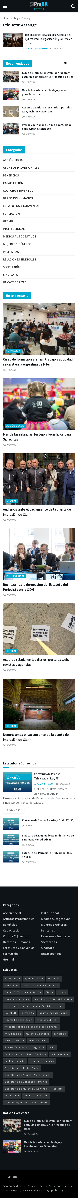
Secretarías (12, 267)
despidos (39, 999)
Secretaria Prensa (38, 48)
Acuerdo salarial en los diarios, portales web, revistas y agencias (47, 109)
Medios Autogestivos (19, 236)
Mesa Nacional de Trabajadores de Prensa (31, 1026)
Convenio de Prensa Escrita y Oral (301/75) (48, 820)
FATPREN (10, 1012)
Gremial (9, 221)
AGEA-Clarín (12, 978)
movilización (13, 1033)
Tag (16, 18)
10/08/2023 (64, 783)
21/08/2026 (30, 82)
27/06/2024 (30, 862)
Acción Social (13, 160)
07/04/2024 (58, 48)
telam (27, 1095)
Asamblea (54, 978)
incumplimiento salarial (53, 1012)
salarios (49, 1061)
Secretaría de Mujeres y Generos (26, 1088)
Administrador (45, 783)
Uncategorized (15, 282)
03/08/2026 (30, 116)
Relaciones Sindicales (19, 259)
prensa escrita (38, 1040)
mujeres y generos (37, 1033)
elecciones (12, 1006)
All (66, 63)
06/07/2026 (30, 134)
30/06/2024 (30, 844)
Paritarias (11, 252)
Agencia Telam (34, 978)
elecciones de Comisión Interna (43, 1006)
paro (8, 1040)
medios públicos (47, 1019)
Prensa (19, 1040)
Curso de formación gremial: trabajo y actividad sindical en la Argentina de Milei (48, 75)
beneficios (11, 985)
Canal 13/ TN (13, 992)
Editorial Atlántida (60, 999)
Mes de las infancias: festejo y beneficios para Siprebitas (43, 1144)
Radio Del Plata (36, 1054)
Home (6, 18)
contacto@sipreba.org (50, 1190)
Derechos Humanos (18, 198)
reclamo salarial (15, 1061)
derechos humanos (17, 999)
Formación (11, 213)
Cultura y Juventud (18, 190)
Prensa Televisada (16, 1047)
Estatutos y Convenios (21, 206)
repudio (35, 1061)
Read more (13, 810)
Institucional (14, 229)
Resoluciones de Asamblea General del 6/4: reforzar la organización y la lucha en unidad (48, 39)
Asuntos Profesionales (21, 167)
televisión (41, 1095)
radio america (14, 1054)
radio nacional (60, 1054)
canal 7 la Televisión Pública (40, 985)
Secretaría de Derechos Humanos (26, 1081)
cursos (62, 992)
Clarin (49, 992)
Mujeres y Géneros (17, 244)
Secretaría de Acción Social (22, 1068)
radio (52, 1047)
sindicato (57, 1088)
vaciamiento (40, 1102)
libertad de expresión (18, 1019)
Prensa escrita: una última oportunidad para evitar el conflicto (47, 127)
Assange (26, 18)
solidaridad (12, 1095)
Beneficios (11, 175)
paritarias (60, 1033)
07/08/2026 (30, 99)
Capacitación (13, 183)
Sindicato (10, 274)
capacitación (33, 992)
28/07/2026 (11, 745)
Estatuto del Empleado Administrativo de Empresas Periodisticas (48, 837)
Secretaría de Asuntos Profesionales (28, 1074)
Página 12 (38, 1047)
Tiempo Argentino (16, 1102)
